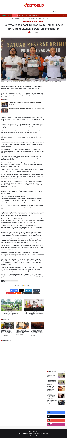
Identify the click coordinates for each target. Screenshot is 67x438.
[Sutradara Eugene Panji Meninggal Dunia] (61, 402)
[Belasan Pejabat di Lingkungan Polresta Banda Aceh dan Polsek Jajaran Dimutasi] (4, 110)
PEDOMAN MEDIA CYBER (27, 433)
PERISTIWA (40, 21)
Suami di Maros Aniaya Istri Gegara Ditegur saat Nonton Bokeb (51, 395)
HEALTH (34, 12)
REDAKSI (20, 433)
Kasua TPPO (7, 281)
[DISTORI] (33, 5)
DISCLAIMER (45, 433)
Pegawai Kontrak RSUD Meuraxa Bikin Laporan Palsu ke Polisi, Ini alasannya (25, 102)
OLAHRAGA (39, 12)
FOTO (44, 12)
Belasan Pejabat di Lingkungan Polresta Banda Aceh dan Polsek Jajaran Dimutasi (26, 108)
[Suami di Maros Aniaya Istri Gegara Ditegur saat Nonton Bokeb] (61, 395)
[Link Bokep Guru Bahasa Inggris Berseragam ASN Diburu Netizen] (61, 388)
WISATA (30, 12)
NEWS (17, 12)
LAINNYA (48, 12)
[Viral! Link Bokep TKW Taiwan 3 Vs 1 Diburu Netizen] (61, 382)
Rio (31, 32)
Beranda (14, 18)
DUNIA (26, 12)
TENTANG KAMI (40, 433)
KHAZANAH (22, 12)
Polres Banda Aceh (14, 281)
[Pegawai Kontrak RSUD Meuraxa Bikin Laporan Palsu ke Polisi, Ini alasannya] (4, 104)
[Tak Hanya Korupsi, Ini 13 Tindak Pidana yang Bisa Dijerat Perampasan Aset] (22, 325)
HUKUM (25, 21)
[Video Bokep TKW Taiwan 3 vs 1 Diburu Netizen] (61, 375)
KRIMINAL (31, 21)
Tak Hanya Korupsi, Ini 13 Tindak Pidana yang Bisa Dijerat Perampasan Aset (33, 15)
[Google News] (25, 285)
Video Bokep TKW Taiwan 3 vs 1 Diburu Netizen (51, 375)
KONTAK (34, 433)
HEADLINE (13, 12)
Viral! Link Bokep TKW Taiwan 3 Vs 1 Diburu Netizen (51, 382)
